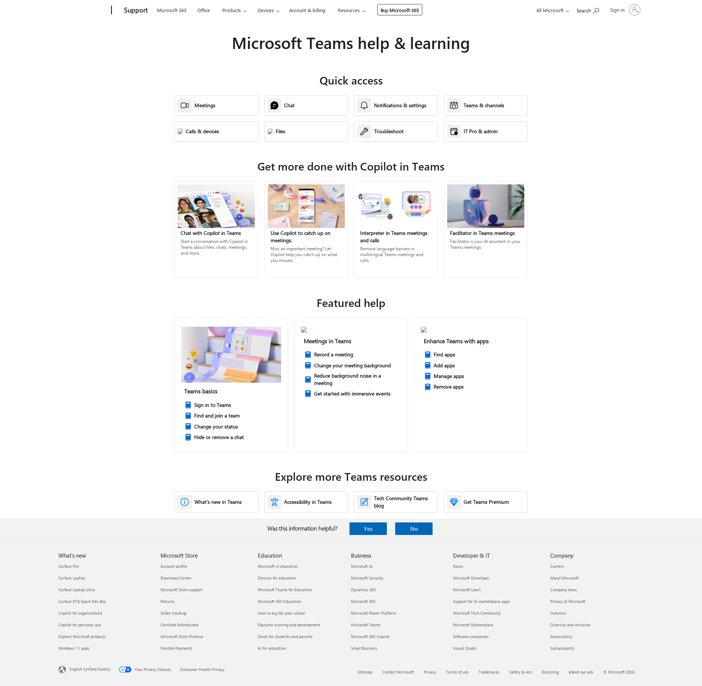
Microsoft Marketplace (473, 624)
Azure (458, 566)
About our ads (581, 672)
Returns (167, 601)
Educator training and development (289, 624)
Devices (266, 10)
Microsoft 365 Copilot (370, 636)
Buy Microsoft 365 (400, 10)
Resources (349, 10)
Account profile (174, 566)
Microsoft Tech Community (477, 613)
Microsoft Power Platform (373, 613)
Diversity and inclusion (570, 624)
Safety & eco (520, 672)
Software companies (471, 636)
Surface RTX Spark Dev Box (82, 601)
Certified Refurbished (179, 624)
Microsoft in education (278, 566)
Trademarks (489, 672)
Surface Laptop (71, 578)
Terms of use (457, 672)
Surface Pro (68, 566)
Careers (557, 566)
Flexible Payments (176, 648)
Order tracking (173, 613)
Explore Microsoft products (82, 636)
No (414, 528)
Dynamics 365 (363, 589)
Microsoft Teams (366, 624)
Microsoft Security (367, 578)
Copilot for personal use (79, 624)
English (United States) (89, 669)
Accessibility (561, 636)
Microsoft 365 (171, 10)
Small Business (364, 648)
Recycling (550, 672)
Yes (368, 528)
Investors (558, 613)
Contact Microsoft (398, 672)
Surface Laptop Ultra (76, 589)
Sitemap (365, 672)
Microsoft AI (362, 566)
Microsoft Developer (471, 578)
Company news (563, 589)
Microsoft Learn (467, 589)
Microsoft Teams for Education (285, 589)
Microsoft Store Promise (182, 636)
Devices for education (277, 578)
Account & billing (307, 10)
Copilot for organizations (80, 613)
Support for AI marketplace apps (481, 601)
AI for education (272, 648)
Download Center (176, 578)
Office (203, 10)
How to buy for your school (281, 613)
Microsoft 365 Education (279, 601)
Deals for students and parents (285, 636)
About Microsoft (564, 578)
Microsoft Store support (182, 589)
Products (231, 10)
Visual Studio (464, 648)
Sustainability (562, 648)
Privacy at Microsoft (567, 601)
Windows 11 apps (74, 648)
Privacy (430, 672)
